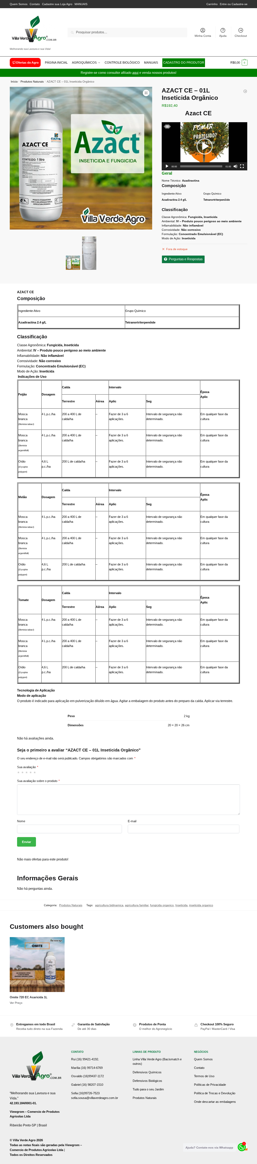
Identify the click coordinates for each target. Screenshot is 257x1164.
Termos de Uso (204, 1076)
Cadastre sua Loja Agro (57, 4)
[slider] (201, 166)
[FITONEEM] (245, 91)
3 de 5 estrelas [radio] (26, 772)
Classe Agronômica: (174, 217)
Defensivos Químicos (147, 1072)
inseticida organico (201, 905)
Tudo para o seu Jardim (148, 1089)
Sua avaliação (27, 767)
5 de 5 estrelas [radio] (34, 772)
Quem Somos (18, 4)
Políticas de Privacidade (210, 1084)
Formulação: (170, 234)
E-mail (132, 821)
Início (14, 81)
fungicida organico (162, 905)
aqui (135, 72)
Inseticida (181, 905)
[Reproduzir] (167, 166)
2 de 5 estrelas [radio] (22, 772)
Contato (35, 4)
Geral (167, 173)
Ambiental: (168, 221)
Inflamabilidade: (172, 225)
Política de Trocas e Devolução (214, 1093)
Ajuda (223, 35)
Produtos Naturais (32, 81)
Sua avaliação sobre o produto (38, 781)
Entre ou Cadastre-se (233, 4)
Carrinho (212, 4)
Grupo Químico (212, 193)
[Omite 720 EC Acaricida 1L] (37, 964)
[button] (146, 93)
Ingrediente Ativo (171, 193)
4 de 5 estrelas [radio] (30, 772)
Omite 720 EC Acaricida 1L (28, 997)
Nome (21, 821)
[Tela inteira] (242, 166)
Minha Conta (203, 35)
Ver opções (37, 1011)
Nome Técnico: (171, 180)
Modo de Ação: (171, 238)
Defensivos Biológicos (147, 1080)
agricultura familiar (137, 905)
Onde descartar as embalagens (215, 1101)
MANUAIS (81, 4)
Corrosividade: (171, 229)
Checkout (241, 35)
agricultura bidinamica (109, 905)
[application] (204, 146)
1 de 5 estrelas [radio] (18, 772)
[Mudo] (235, 166)
